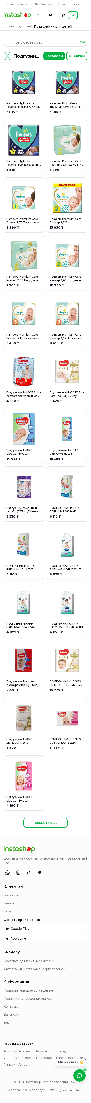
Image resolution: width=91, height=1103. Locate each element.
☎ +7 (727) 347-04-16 (66, 1090)
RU (51, 15)
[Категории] (7, 56)
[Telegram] (39, 873)
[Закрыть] (85, 1059)
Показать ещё (45, 823)
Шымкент (41, 1051)
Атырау (9, 1065)
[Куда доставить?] (38, 15)
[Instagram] (18, 873)
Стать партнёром (68, 4)
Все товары (54, 56)
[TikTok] (29, 873)
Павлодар (44, 1058)
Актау (22, 1065)
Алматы (9, 1051)
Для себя (24, 4)
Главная (9, 4)
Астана (24, 1051)
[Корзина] (63, 15)
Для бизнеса (44, 4)
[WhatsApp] (7, 873)
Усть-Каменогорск (18, 1058)
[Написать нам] (79, 1075)
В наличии (77, 56)
